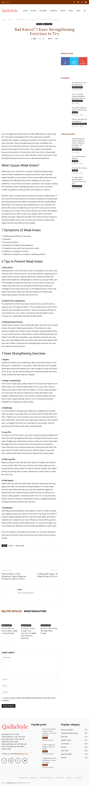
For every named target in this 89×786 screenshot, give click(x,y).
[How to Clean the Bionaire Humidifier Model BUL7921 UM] (65, 96)
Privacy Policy (23, 778)
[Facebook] (74, 2)
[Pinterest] (44, 44)
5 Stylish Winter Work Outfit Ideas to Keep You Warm (49, 760)
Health (11, 545)
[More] (55, 44)
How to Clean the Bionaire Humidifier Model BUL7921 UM (78, 96)
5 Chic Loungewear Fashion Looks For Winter (48, 747)
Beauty (62, 10)
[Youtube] (85, 2)
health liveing (19, 545)
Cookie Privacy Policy (46, 778)
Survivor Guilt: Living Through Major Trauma (49, 630)
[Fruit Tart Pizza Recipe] (65, 170)
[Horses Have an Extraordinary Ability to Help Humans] (10, 620)
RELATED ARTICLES (12, 611)
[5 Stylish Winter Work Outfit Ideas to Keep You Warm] (36, 760)
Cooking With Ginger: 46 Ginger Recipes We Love (47, 575)
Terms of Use (59, 778)
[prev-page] (3, 642)
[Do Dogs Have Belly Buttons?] (65, 158)
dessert (75, 112)
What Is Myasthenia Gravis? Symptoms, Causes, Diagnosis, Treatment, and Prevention (78, 143)
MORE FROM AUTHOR (35, 611)
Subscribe (83, 58)
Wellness (43, 10)
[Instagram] (78, 2)
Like (65, 58)
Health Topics (77, 149)
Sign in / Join (5, 2)
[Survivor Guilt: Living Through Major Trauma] (49, 620)
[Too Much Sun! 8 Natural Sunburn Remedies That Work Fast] (65, 179)
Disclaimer (33, 778)
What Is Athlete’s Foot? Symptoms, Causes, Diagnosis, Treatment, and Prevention (14, 576)
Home (25, 10)
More (78, 10)
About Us (69, 778)
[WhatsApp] (49, 44)
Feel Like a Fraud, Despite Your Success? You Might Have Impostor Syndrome (29, 633)
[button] (84, 11)
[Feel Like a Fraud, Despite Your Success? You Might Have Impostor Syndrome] (29, 620)
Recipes (33, 10)
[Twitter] (82, 2)
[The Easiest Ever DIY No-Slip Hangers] (65, 85)
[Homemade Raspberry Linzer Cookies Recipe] (65, 110)
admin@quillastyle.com (19, 754)
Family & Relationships (79, 124)
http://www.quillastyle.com (26, 593)
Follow (74, 58)
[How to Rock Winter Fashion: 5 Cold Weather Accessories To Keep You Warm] (36, 731)
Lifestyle (53, 10)
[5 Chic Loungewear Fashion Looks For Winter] (36, 747)
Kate (34, 38)
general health (20, 20)
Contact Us (78, 778)
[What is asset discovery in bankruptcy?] (65, 121)
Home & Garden (77, 87)
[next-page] (6, 642)
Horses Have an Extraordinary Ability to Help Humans (10, 630)
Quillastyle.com (12, 783)
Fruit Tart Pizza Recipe (79, 168)
